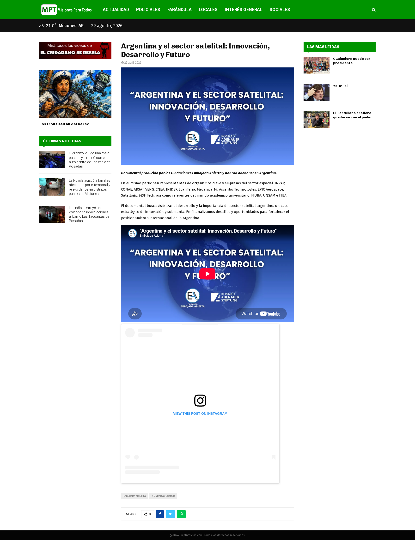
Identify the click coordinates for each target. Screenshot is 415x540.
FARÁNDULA (179, 9)
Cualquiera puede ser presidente (352, 61)
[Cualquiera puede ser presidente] (317, 65)
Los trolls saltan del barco (64, 124)
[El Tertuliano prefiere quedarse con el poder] (317, 119)
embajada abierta (134, 496)
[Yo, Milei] (317, 92)
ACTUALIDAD (116, 9)
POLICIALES (148, 9)
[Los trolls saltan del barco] (75, 94)
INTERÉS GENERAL (243, 9)
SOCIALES (279, 9)
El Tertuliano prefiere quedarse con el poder (352, 115)
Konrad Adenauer (163, 496)
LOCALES (208, 9)
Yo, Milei (340, 86)
